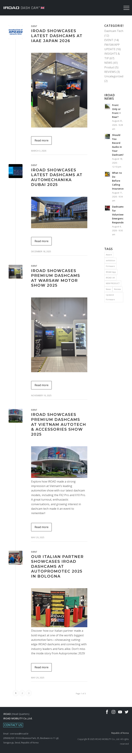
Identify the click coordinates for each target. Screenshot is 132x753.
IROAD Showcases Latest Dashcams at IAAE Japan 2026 (56, 36)
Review (117, 289)
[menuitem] (124, 7)
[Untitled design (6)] (16, 171)
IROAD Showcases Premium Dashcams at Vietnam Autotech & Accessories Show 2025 (58, 424)
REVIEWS (110, 72)
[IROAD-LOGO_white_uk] (24, 7)
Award (109, 254)
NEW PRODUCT (113, 283)
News (108, 289)
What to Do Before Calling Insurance (118, 180)
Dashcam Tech (113, 31)
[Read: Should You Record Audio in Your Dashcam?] (107, 136)
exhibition (110, 260)
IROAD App (111, 272)
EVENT (34, 26)
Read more (41, 140)
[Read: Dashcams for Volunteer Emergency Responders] (107, 208)
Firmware (110, 266)
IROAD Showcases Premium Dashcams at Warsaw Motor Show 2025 (55, 278)
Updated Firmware (110, 297)
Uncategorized (113, 76)
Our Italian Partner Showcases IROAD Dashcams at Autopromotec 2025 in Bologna (57, 566)
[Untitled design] (16, 272)
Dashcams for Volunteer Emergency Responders (119, 214)
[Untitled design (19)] (16, 558)
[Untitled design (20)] (16, 416)
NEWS (108, 63)
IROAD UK (110, 277)
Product (109, 67)
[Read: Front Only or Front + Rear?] (107, 106)
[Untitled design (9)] (16, 32)
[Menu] (124, 7)
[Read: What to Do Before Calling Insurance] (107, 174)
